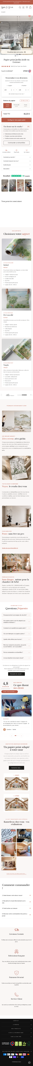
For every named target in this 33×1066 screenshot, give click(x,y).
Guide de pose (7, 165)
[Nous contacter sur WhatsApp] (29, 1062)
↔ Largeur (9, 85)
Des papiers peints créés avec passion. (16, 1051)
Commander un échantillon (16, 143)
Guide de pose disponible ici (10, 548)
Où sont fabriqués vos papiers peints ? (16, 634)
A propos (16, 1024)
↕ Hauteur (23, 85)
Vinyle (25, 105)
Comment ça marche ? (9, 157)
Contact (16, 1020)
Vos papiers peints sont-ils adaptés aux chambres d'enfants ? (16, 621)
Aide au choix (25, 100)
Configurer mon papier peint (16, 120)
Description (6, 169)
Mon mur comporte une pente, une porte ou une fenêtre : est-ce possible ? (16, 645)
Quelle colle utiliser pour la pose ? (16, 639)
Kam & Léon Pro (16, 1036)
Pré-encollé (16, 105)
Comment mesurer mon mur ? (17, 94)
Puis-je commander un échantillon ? (16, 652)
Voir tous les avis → (9, 691)
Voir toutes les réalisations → (16, 873)
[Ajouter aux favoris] (29, 16)
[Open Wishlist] (26, 7)
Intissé (7, 105)
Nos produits (16, 1028)
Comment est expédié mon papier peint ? (16, 628)
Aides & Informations (16, 1032)
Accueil (3, 12)
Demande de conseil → (16, 674)
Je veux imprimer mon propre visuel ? (16, 658)
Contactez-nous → (16, 767)
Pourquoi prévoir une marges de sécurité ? (16, 615)
